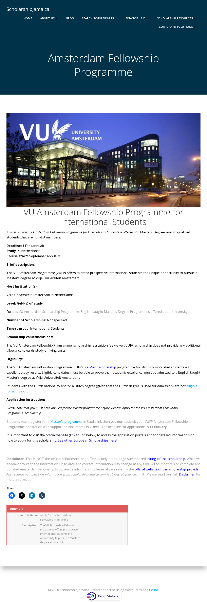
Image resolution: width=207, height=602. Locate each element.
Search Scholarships (98, 18)
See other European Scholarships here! (87, 440)
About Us (47, 18)
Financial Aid (135, 18)
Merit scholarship (102, 367)
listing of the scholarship (166, 459)
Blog (70, 18)
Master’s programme (66, 421)
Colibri (154, 590)
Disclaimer (187, 474)
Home (28, 18)
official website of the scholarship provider (167, 469)
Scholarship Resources (175, 18)
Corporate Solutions (176, 26)
